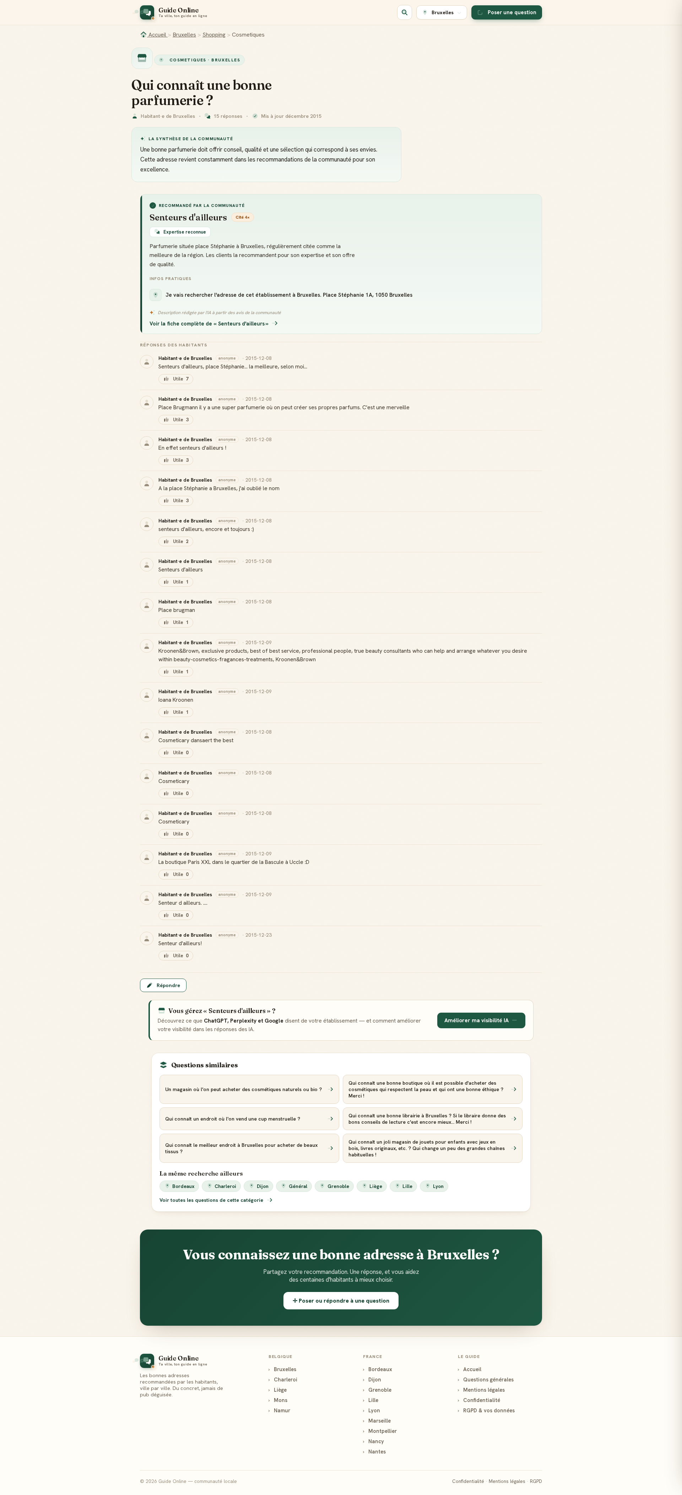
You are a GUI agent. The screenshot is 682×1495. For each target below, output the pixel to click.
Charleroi (225, 1186)
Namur (279, 1410)
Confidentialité (479, 1400)
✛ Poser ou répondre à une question (341, 1300)
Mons (278, 1400)
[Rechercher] (404, 12)
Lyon (438, 1186)
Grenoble (338, 1186)
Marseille (377, 1420)
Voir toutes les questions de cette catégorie (212, 1200)
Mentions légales (481, 1389)
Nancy (373, 1441)
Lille (407, 1186)
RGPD (536, 1481)
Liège (375, 1186)
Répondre (168, 985)
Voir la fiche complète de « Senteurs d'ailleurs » (209, 323)
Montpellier (380, 1431)
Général (298, 1186)
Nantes (374, 1451)
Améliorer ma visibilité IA (476, 1020)
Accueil (157, 34)
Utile (180, 379)
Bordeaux (183, 1186)
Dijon (263, 1186)
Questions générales (486, 1379)
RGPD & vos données (486, 1410)
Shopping (214, 34)
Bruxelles (184, 34)
